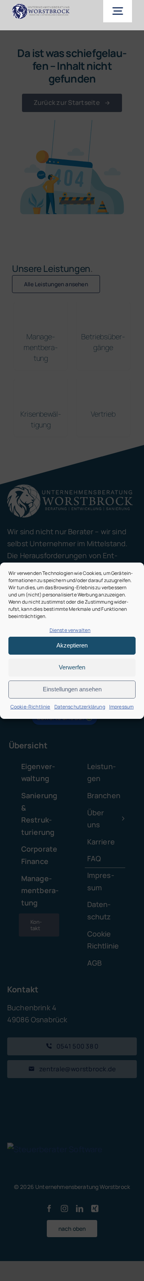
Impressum (121, 706)
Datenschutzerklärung (79, 706)
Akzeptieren (72, 645)
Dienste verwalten (70, 630)
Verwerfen (72, 667)
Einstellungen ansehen (72, 689)
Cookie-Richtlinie (30, 706)
